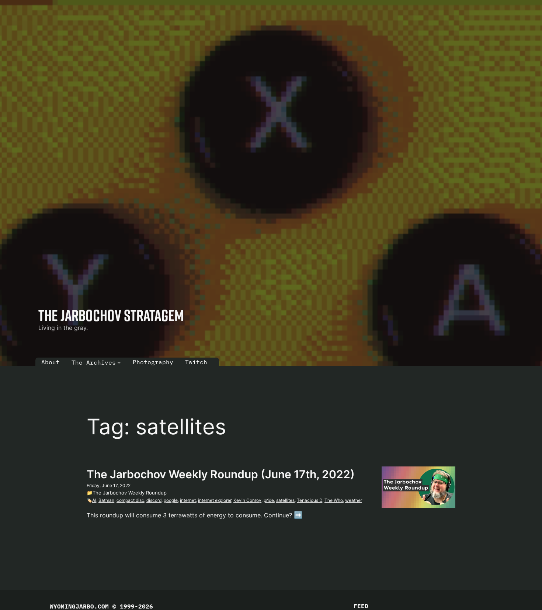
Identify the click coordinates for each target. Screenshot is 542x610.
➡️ (298, 515)
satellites (285, 500)
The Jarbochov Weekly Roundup (130, 493)
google (171, 500)
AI (94, 500)
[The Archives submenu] (119, 362)
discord (153, 500)
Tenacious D (309, 500)
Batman (106, 500)
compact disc (130, 500)
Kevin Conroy (247, 500)
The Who (333, 500)
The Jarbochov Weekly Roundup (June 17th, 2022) (221, 474)
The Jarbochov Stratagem (111, 315)
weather (353, 500)
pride (269, 500)
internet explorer (214, 500)
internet (188, 500)
